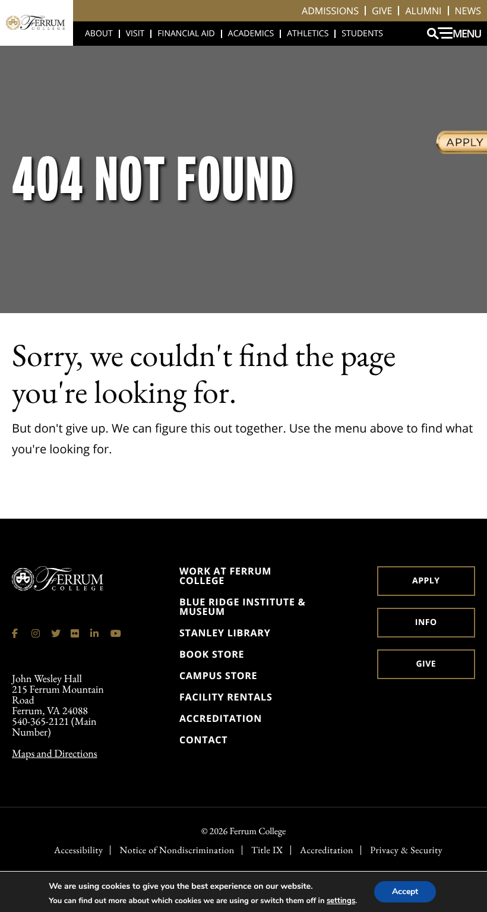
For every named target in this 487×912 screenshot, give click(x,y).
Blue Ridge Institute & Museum (242, 606)
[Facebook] (16, 633)
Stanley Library (225, 633)
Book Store (211, 654)
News (468, 10)
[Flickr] (75, 633)
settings (341, 900)
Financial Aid (186, 33)
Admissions (330, 10)
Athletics (307, 33)
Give (382, 10)
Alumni (423, 10)
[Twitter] (56, 633)
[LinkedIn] (95, 633)
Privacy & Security (406, 850)
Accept (405, 891)
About (99, 33)
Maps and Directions (54, 753)
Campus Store (218, 675)
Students (361, 33)
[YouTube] (115, 633)
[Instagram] (36, 633)
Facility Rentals (226, 697)
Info (426, 622)
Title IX (267, 850)
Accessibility (78, 850)
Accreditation (220, 718)
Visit (135, 33)
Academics (251, 33)
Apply (425, 580)
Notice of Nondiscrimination (177, 850)
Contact (203, 739)
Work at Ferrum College (225, 575)
